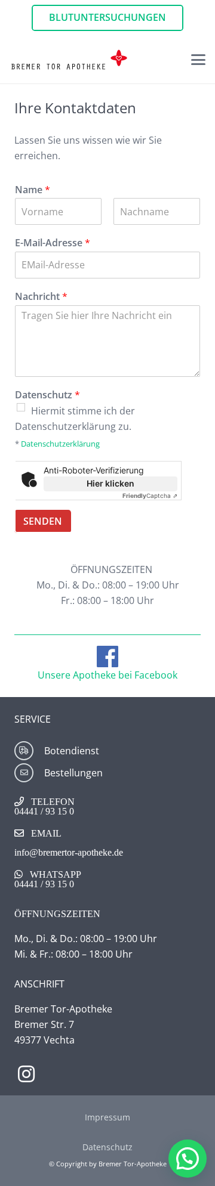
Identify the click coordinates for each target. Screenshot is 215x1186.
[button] (198, 59)
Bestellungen (73, 772)
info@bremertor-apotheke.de (68, 852)
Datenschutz (47, 395)
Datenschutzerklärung (60, 443)
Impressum (107, 1117)
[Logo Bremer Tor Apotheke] (69, 59)
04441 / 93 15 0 (44, 811)
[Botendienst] (29, 750)
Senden (42, 521)
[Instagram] (26, 1074)
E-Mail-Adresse (52, 243)
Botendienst (71, 750)
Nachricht (41, 296)
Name (32, 190)
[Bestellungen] (29, 772)
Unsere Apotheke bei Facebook (107, 675)
